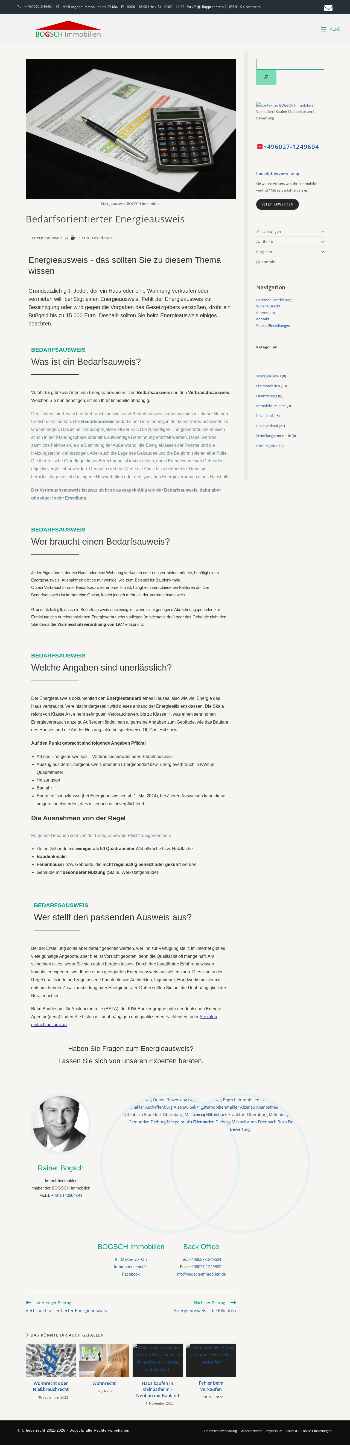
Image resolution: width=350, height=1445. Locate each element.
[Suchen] (266, 77)
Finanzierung (266, 395)
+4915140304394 (66, 1195)
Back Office (201, 1247)
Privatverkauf (267, 425)
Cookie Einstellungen (273, 325)
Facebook (131, 1274)
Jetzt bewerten (277, 204)
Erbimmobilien (268, 385)
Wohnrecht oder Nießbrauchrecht (51, 1386)
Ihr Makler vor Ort (131, 1259)
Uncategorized (268, 445)
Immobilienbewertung (277, 173)
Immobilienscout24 (131, 1266)
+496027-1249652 (205, 1266)
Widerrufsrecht (268, 306)
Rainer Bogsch (61, 1168)
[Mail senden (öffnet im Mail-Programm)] (327, 8)
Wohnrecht (104, 1383)
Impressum (265, 312)
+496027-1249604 (291, 146)
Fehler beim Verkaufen (211, 1386)
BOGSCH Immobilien (131, 1247)
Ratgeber (264, 251)
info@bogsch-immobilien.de (201, 1274)
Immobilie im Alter (271, 405)
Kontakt (262, 318)
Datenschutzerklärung (274, 299)
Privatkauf (264, 415)
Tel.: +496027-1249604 (201, 1259)
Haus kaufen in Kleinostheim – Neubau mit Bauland (157, 1389)
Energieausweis (47, 237)
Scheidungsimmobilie (273, 435)
